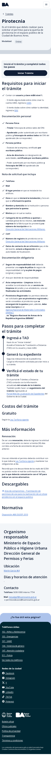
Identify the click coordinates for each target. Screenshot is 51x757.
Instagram (10, 678)
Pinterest (9, 701)
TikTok (8, 696)
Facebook (9, 673)
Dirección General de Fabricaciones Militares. (25, 229)
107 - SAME (7, 641)
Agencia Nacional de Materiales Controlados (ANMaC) (25, 311)
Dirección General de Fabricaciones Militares (25, 241)
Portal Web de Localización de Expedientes (25, 393)
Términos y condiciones (12, 740)
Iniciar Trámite (25, 73)
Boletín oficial (8, 721)
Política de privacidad (11, 731)
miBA (29, 103)
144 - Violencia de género (13, 646)
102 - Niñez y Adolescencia (13, 631)
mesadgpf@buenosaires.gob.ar (23, 597)
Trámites (9, 14)
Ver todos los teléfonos (12, 660)
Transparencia (8, 735)
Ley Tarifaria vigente (19, 419)
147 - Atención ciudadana (13, 650)
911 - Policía (7, 655)
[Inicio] (5, 4)
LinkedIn (9, 692)
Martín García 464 (12, 570)
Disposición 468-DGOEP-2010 (15, 514)
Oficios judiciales (9, 726)
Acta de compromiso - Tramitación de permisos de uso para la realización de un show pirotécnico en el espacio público (24, 494)
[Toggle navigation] (46, 4)
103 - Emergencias (10, 636)
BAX (16, 110)
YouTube (9, 687)
